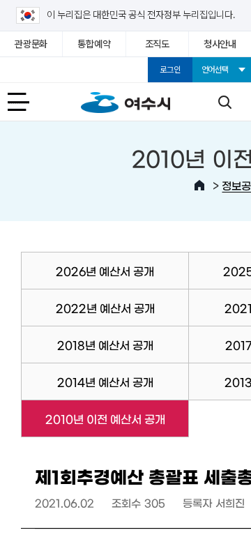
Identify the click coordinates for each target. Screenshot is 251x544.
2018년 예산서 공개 (105, 344)
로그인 (170, 70)
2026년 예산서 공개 (105, 270)
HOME (199, 185)
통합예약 (93, 44)
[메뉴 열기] (26, 102)
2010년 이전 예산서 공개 (93, 418)
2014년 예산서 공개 (105, 381)
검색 (224, 102)
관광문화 (31, 44)
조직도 (157, 44)
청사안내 (220, 44)
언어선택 (215, 70)
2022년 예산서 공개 (105, 307)
